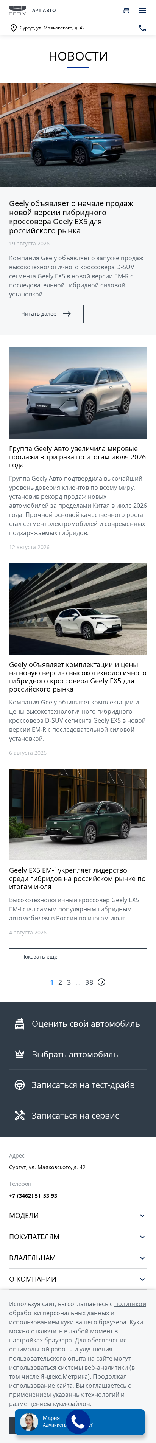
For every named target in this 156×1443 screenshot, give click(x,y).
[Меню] (142, 10)
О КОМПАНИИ (32, 1279)
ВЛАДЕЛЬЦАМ (32, 1258)
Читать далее (38, 313)
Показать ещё (39, 956)
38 (89, 982)
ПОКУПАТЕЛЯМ (34, 1236)
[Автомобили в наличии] (126, 10)
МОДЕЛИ (24, 1215)
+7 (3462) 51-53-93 (33, 1195)
